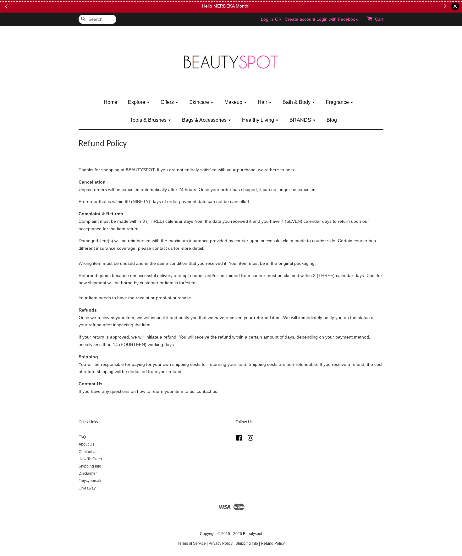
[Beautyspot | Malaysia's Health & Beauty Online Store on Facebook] (239, 439)
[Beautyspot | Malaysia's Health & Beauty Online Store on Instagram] (250, 439)
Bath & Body (297, 102)
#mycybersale (90, 480)
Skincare (199, 102)
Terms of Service (192, 543)
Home (110, 102)
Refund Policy (273, 543)
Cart (379, 19)
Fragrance (338, 102)
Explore (137, 102)
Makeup (234, 102)
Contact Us (88, 452)
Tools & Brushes (149, 120)
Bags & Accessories (205, 120)
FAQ (82, 437)
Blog (332, 120)
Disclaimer (88, 473)
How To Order (90, 459)
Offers (168, 102)
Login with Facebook (337, 19)
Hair (263, 102)
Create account (300, 19)
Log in (267, 19)
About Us (86, 444)
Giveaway (87, 488)
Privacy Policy (221, 543)
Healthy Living (258, 120)
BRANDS (300, 120)
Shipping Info (90, 466)
